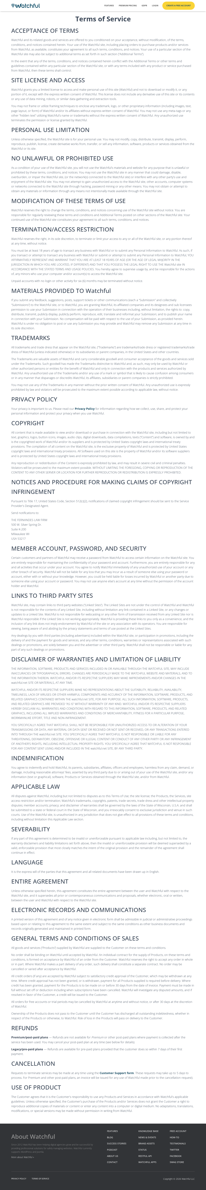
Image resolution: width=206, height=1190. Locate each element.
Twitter (174, 1149)
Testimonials (178, 1143)
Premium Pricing (128, 5)
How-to (174, 1137)
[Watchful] (25, 5)
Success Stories (116, 1143)
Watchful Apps (147, 1162)
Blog (110, 1137)
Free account (178, 1131)
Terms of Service (40, 1178)
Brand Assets (146, 1143)
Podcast (112, 1149)
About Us (112, 1156)
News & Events (147, 1137)
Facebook (176, 1156)
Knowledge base (148, 1131)
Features (109, 5)
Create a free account (178, 5)
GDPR (144, 5)
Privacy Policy (85, 409)
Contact (112, 1162)
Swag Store (177, 1162)
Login (155, 5)
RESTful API (145, 1156)
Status (142, 1149)
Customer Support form (117, 1073)
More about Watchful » (22, 1157)
